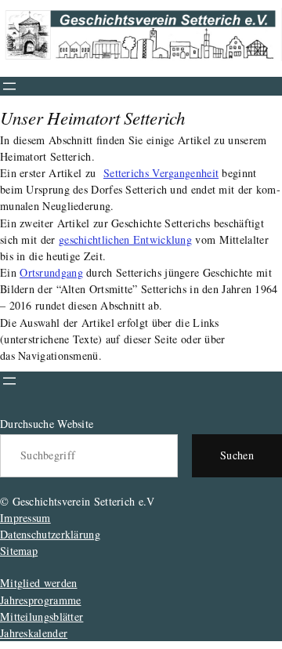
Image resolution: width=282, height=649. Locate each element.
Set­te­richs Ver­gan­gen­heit (161, 172)
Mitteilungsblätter (41, 616)
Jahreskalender (33, 632)
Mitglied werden (39, 582)
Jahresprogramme (40, 600)
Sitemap (19, 550)
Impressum (25, 517)
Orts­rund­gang (51, 272)
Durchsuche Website (46, 423)
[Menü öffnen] (9, 86)
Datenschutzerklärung (50, 534)
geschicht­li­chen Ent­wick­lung (125, 239)
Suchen (237, 455)
